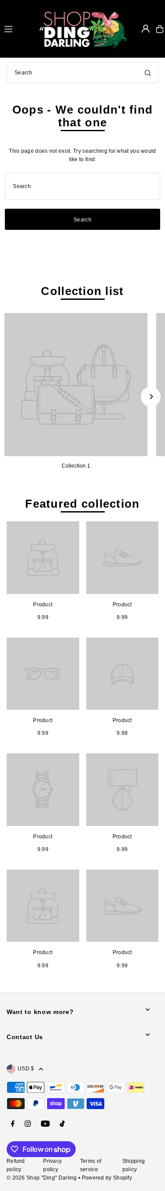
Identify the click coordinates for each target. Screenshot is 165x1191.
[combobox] (82, 72)
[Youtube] (45, 1124)
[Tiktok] (62, 1124)
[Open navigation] (17, 28)
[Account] (146, 29)
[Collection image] (75, 384)
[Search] (147, 72)
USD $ (26, 1069)
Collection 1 (76, 466)
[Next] (151, 396)
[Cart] (159, 29)
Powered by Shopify (107, 1178)
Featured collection (82, 504)
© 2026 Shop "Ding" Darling (42, 1178)
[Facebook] (13, 1124)
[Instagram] (28, 1124)
